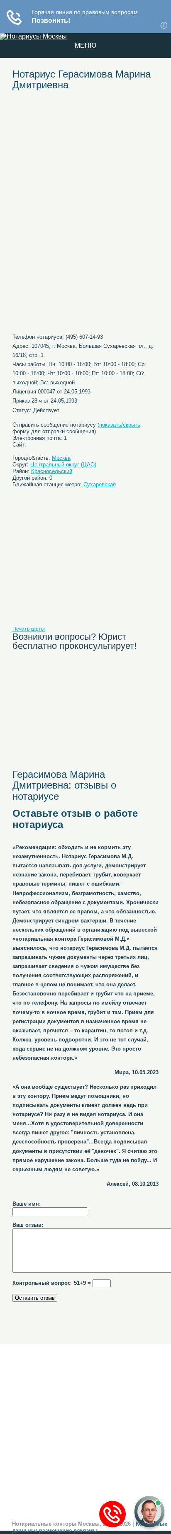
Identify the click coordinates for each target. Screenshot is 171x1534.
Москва (61, 458)
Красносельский (51, 471)
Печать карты (28, 629)
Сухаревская (99, 484)
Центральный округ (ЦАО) (63, 464)
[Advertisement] (85, 158)
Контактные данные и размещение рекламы (89, 1527)
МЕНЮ (85, 45)
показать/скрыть (119, 425)
